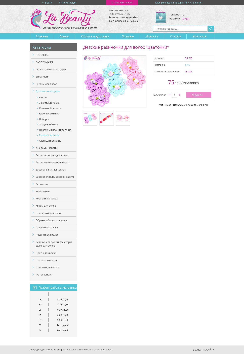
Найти (211, 29)
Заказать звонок (123, 2)
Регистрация (69, 2)
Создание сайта (203, 349)
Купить (199, 94)
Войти (48, 2)
